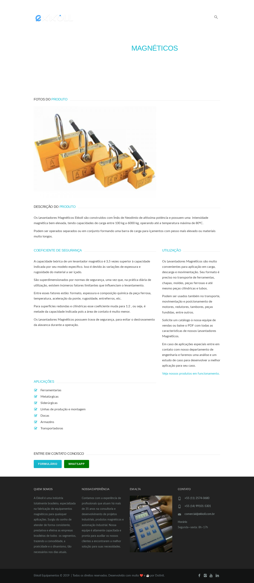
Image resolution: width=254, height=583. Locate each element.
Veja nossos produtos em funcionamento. (191, 373)
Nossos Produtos (114, 18)
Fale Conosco (196, 18)
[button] (216, 17)
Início (88, 18)
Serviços (142, 18)
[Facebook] (200, 4)
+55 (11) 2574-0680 (197, 498)
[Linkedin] (217, 4)
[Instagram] (206, 4)
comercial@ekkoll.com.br (119, 3)
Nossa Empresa (167, 18)
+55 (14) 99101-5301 (198, 506)
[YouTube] (212, 4)
